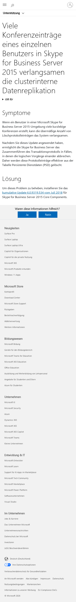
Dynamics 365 (10, 420)
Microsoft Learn (11, 466)
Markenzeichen (34, 584)
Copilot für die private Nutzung (18, 257)
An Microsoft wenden (13, 578)
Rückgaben (9, 309)
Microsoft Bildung (12, 344)
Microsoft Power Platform (15, 490)
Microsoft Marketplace (14, 484)
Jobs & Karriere (11, 518)
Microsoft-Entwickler (13, 460)
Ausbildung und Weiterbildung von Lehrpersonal (25, 373)
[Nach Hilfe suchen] (13, 5)
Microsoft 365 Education (15, 361)
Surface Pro (9, 233)
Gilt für (9, 99)
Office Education (11, 367)
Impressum (45, 578)
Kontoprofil (9, 291)
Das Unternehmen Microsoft (17, 524)
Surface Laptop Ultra (13, 245)
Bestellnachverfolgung (14, 315)
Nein (48, 214)
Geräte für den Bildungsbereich (18, 350)
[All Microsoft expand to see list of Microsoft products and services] (4, 5)
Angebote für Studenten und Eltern (20, 379)
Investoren (9, 542)
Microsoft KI (9, 402)
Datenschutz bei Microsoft (16, 536)
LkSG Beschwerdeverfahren (16, 548)
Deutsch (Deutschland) (20, 558)
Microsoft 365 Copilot (14, 431)
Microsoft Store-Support (15, 303)
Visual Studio (10, 501)
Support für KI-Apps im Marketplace (20, 472)
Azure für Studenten (13, 385)
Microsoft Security (12, 408)
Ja (27, 214)
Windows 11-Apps (12, 274)
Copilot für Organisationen (16, 251)
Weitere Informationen (14, 327)
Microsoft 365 (10, 263)
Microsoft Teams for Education (18, 355)
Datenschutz (58, 578)
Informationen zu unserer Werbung (20, 590)
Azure (7, 414)
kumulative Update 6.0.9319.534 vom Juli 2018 (32, 192)
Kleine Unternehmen (13, 443)
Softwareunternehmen (14, 495)
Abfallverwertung (12, 321)
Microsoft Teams (11, 437)
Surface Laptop (11, 239)
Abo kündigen (32, 578)
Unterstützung (12, 13)
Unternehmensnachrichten (16, 530)
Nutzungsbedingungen (14, 584)
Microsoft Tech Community (16, 478)
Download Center (12, 297)
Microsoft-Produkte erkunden (17, 268)
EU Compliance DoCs (47, 590)
